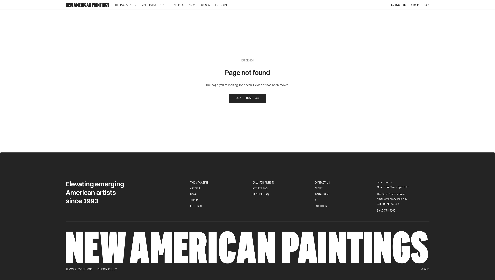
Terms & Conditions (79, 269)
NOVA (193, 194)
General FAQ (260, 194)
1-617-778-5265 (386, 211)
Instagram (322, 194)
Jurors (195, 200)
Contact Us (322, 183)
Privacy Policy (107, 269)
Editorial (196, 206)
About (319, 188)
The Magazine (199, 183)
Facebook (321, 206)
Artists (195, 188)
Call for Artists (263, 183)
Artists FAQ (260, 188)
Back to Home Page (247, 98)
